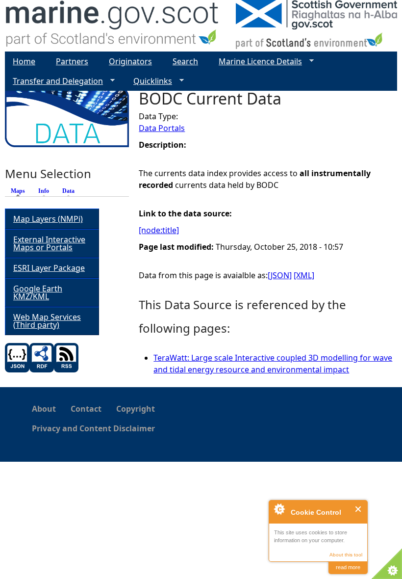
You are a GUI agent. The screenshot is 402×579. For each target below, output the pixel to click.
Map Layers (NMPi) (48, 218)
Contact (86, 408)
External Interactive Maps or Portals (49, 243)
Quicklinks (149, 81)
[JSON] (280, 275)
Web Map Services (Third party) (47, 321)
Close (358, 509)
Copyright (135, 408)
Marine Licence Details (256, 61)
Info (43, 190)
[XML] (304, 275)
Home (24, 61)
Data (68, 190)
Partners (72, 61)
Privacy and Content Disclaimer (93, 428)
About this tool (345, 554)
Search (185, 61)
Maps (20, 190)
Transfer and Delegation (54, 81)
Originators (130, 61)
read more (348, 567)
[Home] (112, 26)
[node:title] (159, 230)
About (44, 408)
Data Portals (162, 128)
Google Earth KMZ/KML (37, 292)
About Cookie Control (279, 508)
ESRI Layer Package (49, 268)
